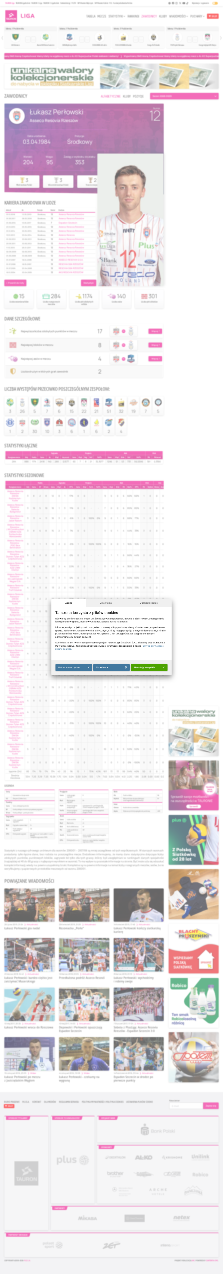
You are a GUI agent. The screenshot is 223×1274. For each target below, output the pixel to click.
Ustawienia (106, 602)
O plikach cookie (149, 602)
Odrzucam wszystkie (69, 667)
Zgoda (68, 602)
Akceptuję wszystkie (144, 667)
